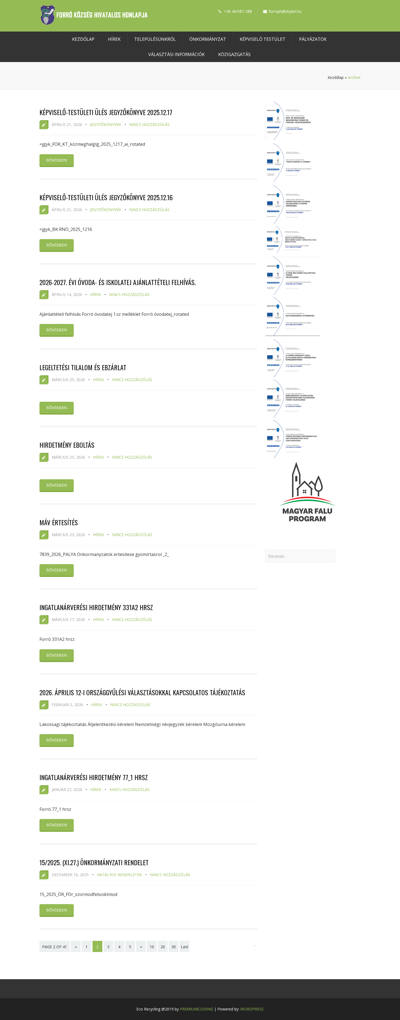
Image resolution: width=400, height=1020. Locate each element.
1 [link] (86, 946)
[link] (93, 24)
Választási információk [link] (176, 54)
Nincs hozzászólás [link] (149, 124)
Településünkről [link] (155, 39)
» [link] (141, 946)
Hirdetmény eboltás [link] (66, 445)
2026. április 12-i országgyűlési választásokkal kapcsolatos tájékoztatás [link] (142, 692)
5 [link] (130, 946)
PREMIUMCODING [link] (196, 1009)
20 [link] (163, 946)
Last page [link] (184, 950)
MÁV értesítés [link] (58, 522)
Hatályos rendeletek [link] (119, 874)
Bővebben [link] (56, 160)
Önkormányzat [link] (207, 39)
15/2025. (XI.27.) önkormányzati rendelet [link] (94, 862)
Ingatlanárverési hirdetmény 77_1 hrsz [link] (93, 777)
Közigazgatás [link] (234, 54)
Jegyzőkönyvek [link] (105, 124)
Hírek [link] (114, 39)
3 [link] (108, 946)
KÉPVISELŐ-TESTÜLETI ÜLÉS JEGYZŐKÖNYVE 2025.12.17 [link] (105, 112)
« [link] (76, 946)
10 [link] (152, 946)
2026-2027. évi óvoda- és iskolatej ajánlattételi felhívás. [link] (117, 282)
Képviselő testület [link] (262, 39)
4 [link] (119, 946)
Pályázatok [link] (313, 39)
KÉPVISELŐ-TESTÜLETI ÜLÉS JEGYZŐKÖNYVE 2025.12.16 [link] (106, 197)
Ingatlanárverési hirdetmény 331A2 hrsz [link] (96, 607)
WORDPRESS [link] (252, 1009)
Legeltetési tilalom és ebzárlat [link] (82, 367)
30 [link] (173, 946)
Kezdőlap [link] (83, 39)
